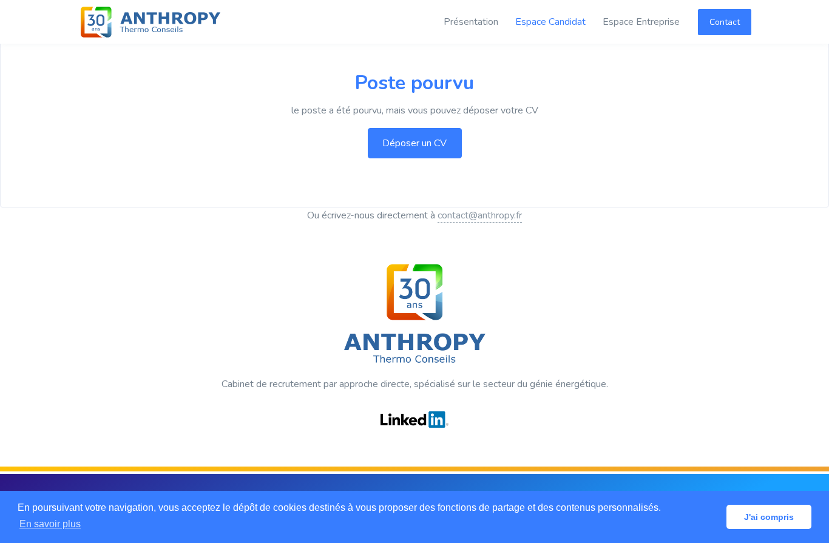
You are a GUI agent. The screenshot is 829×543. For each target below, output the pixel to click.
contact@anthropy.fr (480, 215)
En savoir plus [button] (50, 524)
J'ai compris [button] (769, 517)
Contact (724, 22)
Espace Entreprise (641, 22)
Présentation (471, 22)
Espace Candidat (550, 22)
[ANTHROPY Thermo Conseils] (150, 21)
